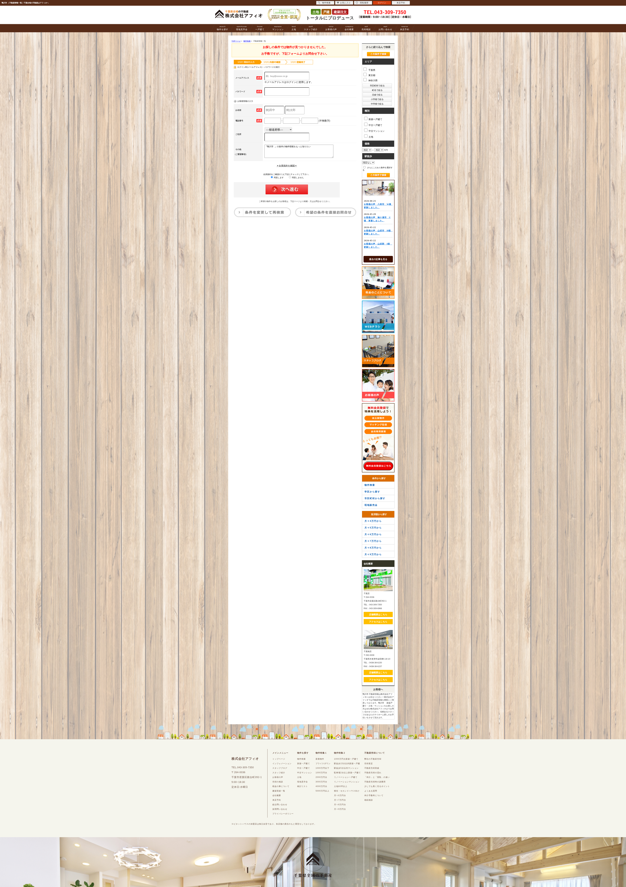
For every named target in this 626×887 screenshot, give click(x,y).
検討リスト (302, 786)
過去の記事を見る (378, 259)
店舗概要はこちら (378, 614)
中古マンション (377, 131)
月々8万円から (373, 547)
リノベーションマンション (346, 782)
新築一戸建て (375, 119)
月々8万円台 (340, 804)
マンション (278, 28)
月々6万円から (373, 534)
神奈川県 (373, 80)
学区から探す (372, 491)
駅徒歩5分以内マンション (346, 768)
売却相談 (366, 28)
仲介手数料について (373, 795)
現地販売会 (371, 505)
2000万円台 (321, 777)
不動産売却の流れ (372, 773)
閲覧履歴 (364, 3)
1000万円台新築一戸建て (346, 759)
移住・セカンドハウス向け (346, 791)
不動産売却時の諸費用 (375, 782)
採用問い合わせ (279, 809)
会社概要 (349, 28)
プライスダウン (323, 763)
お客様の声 (331, 28)
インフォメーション (281, 763)
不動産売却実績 (371, 768)
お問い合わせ (385, 28)
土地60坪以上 (340, 786)
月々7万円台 (340, 800)
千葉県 (371, 70)
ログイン (382, 3)
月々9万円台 (340, 809)
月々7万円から (373, 541)
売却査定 (368, 763)
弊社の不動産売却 (372, 759)
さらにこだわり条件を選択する (378, 168)
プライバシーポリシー (283, 814)
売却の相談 (277, 782)
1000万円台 (321, 773)
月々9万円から (373, 554)
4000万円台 (321, 786)
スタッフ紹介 (311, 28)
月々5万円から (373, 527)
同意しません (297, 177)
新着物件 (320, 759)
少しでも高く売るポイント (377, 786)
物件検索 (370, 485)
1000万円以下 (322, 768)
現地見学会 (241, 28)
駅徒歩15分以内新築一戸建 (347, 763)
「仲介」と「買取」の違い (377, 777)
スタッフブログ (279, 768)
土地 (293, 28)
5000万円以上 (322, 791)
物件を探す (222, 28)
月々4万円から (373, 521)
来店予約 (404, 28)
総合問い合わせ (279, 804)
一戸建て (259, 28)
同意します (278, 177)
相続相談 (368, 800)
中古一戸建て (375, 125)
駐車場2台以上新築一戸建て (347, 773)
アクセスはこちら (378, 621)
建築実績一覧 (278, 791)
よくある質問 (370, 791)
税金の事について (280, 786)
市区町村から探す (375, 498)
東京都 (371, 75)
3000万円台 (321, 782)
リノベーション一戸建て (345, 777)
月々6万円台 (340, 795)
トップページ (278, 759)
